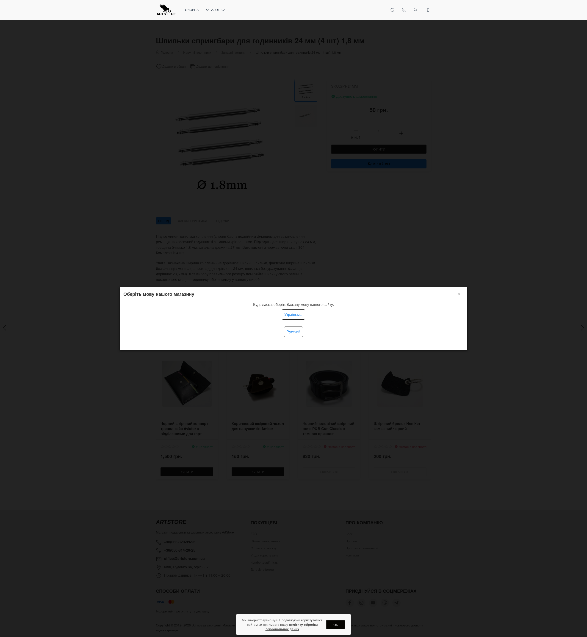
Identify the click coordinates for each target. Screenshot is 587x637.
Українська (293, 314)
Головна (191, 9)
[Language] (416, 10)
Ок (335, 624)
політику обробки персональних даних (292, 626)
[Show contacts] (404, 10)
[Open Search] (392, 10)
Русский (293, 331)
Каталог (212, 9)
